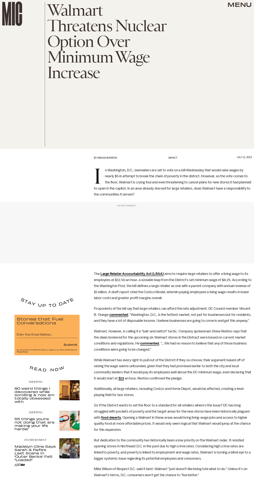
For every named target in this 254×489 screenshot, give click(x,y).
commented (118, 315)
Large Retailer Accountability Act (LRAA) (132, 274)
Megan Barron (107, 157)
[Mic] (12, 13)
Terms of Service (66, 350)
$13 (121, 378)
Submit (70, 344)
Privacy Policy (22, 352)
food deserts (111, 417)
